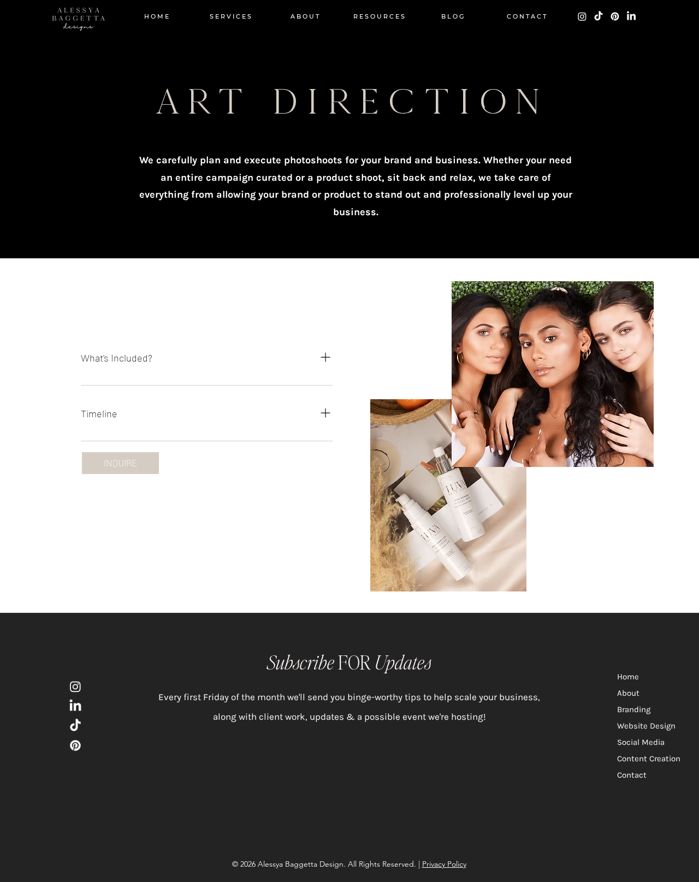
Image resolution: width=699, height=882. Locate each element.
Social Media (641, 742)
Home (628, 677)
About (628, 693)
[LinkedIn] (631, 16)
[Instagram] (582, 16)
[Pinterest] (614, 16)
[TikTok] (598, 16)
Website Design (646, 726)
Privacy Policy (444, 864)
